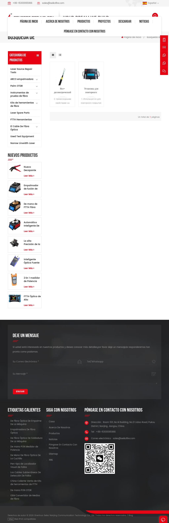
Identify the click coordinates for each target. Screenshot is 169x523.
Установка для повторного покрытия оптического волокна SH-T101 (91, 90)
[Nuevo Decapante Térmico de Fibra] (14, 169)
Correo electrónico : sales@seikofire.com (113, 438)
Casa (52, 421)
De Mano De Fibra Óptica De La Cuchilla (25, 457)
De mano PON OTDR (21, 490)
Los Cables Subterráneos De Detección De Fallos (25, 474)
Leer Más (28, 175)
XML (51, 460)
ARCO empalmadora (21, 79)
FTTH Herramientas (21, 120)
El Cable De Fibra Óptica (19, 128)
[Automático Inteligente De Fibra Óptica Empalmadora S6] (14, 224)
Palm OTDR (16, 86)
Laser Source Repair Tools (21, 71)
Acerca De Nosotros (57, 21)
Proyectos (104, 21)
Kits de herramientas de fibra (22, 104)
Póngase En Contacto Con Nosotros (84, 31)
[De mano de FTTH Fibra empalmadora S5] (14, 206)
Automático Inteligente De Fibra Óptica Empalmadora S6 (32, 224)
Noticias (144, 21)
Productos (83, 21)
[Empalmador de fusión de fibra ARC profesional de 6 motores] (14, 187)
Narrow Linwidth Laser (22, 143)
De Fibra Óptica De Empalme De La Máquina (25, 422)
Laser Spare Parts (20, 113)
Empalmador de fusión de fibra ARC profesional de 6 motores (32, 187)
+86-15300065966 (22, 3)
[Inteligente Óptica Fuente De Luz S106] (14, 261)
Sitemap (53, 454)
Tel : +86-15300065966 (103, 432)
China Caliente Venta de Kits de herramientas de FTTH (25, 483)
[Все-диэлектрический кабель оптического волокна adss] (62, 74)
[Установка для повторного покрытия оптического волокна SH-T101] (91, 74)
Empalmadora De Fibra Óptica (22, 431)
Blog (131, 515)
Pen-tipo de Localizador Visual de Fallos (23, 465)
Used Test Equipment (22, 136)
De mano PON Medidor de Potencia (24, 448)
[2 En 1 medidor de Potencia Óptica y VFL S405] (14, 280)
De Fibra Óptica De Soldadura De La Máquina (26, 440)
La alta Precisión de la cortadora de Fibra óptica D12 (32, 243)
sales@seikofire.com (53, 3)
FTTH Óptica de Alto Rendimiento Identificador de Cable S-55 (32, 298)
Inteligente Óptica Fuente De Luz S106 (31, 261)
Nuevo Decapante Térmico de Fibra (30, 169)
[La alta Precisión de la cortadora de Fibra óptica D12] (14, 243)
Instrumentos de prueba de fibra (19, 94)
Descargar (124, 21)
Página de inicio (29, 21)
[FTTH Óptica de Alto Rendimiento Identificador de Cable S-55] (14, 298)
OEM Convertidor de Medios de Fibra (25, 497)
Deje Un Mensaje (163, 519)
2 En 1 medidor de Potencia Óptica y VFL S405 (32, 280)
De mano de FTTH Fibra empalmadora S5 (32, 206)
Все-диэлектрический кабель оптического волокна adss (62, 90)
